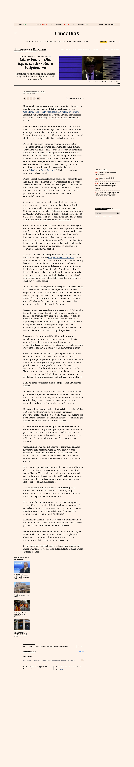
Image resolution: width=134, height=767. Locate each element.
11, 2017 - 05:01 (29, 94)
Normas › (81, 651)
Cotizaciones (53, 41)
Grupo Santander (45, 660)
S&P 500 (38, 24)
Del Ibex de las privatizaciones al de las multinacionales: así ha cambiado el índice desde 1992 (107, 194)
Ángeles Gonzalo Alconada (34, 92)
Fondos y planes (62, 41)
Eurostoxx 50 (81, 24)
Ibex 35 (20, 24)
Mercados (39, 41)
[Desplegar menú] (15, 33)
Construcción (87, 50)
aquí (61, 669)
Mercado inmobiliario (98, 50)
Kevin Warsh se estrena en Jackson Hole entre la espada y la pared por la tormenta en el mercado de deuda (107, 186)
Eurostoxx (103, 217)
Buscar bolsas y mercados (104, 208)
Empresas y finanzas (31, 41)
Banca (62, 50)
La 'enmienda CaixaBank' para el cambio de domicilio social (21, 634)
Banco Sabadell (48, 170)
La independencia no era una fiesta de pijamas (21, 614)
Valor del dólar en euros (104, 24)
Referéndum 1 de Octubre (68, 660)
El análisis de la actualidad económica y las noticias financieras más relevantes (47, 646)
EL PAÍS (85, 41)
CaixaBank (34, 170)
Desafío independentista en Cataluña (31, 56)
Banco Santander (28, 660)
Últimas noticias (71, 41)
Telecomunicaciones (71, 50)
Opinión (79, 41)
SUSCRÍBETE (103, 41)
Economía (46, 41)
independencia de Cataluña (61, 257)
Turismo (107, 50)
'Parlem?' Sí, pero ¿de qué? (21, 596)
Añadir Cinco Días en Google (75, 98)
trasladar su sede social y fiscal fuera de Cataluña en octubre (51, 112)
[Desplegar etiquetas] (82, 660)
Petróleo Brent (59, 24)
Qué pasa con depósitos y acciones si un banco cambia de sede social (21, 576)
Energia (80, 50)
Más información (27, 669)
